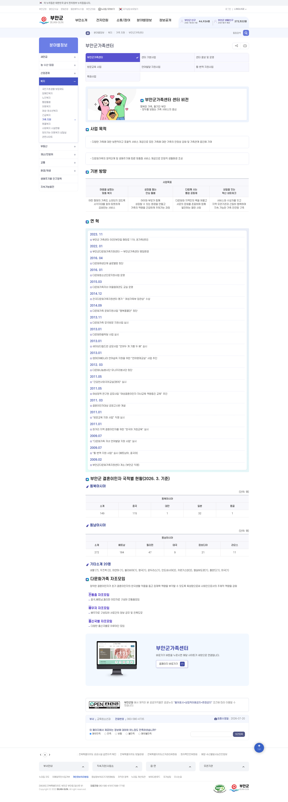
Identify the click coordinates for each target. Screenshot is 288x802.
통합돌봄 (46, 102)
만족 (109, 733)
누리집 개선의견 (138, 777)
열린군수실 (53, 9)
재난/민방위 (47, 154)
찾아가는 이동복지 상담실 (54, 132)
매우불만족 (146, 733)
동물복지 (46, 124)
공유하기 (236, 46)
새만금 (44, 57)
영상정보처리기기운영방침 (103, 777)
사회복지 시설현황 (51, 128)
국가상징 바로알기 (130, 9)
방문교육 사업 (94, 67)
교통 (43, 162)
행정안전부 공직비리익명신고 (236, 754)
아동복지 (46, 106)
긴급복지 (46, 115)
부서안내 (48, 766)
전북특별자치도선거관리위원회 (99, 754)
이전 (40, 754)
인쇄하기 (245, 46)
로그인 (228, 9)
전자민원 (102, 20)
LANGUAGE (239, 9)
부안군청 (42, 9)
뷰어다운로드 (154, 777)
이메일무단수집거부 (61, 777)
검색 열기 (246, 33)
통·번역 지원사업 (204, 67)
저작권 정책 (123, 777)
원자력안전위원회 (126, 754)
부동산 (44, 146)
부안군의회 (90, 9)
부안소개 (81, 20)
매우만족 (96, 733)
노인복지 (46, 97)
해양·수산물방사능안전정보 (151, 754)
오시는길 (178, 777)
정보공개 (165, 20)
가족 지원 (46, 119)
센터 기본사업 (149, 57)
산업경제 (45, 73)
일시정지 (45, 754)
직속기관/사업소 (105, 766)
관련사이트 (47, 137)
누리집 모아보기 (108, 9)
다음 (49, 754)
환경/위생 (46, 170)
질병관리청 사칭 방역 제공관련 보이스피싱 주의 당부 (193, 754)
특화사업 (91, 76)
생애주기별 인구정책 (51, 179)
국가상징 (167, 777)
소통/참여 (123, 20)
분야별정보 (144, 20)
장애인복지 (47, 93)
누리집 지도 (44, 777)
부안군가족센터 (136, 32)
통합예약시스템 (77, 9)
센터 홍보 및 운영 (205, 57)
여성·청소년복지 (50, 111)
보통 (120, 733)
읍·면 (153, 766)
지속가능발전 (47, 187)
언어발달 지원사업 (151, 67)
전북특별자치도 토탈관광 (69, 754)
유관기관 (208, 766)
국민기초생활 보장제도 (53, 89)
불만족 (131, 733)
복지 (42, 81)
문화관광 (64, 9)
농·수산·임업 (47, 65)
